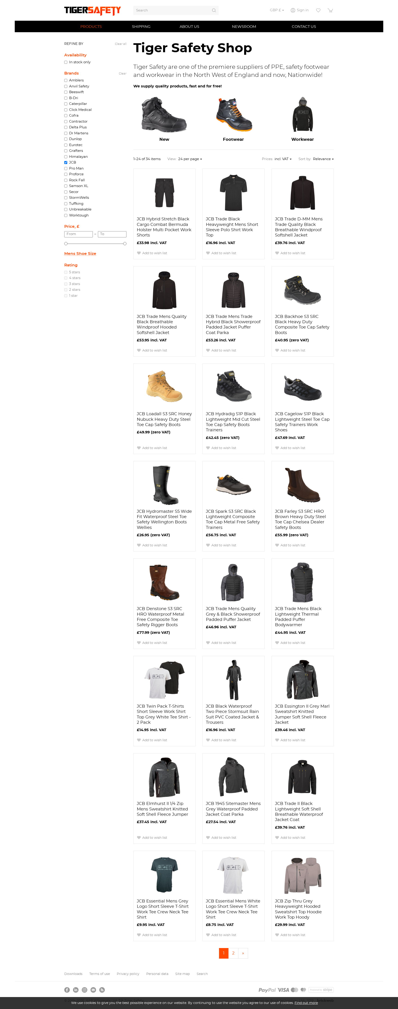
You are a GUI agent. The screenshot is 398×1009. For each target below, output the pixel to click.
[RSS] (102, 990)
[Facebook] (67, 990)
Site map (182, 974)
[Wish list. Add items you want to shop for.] (318, 10)
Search (202, 974)
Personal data (157, 974)
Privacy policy (128, 974)
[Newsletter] (93, 990)
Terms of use (99, 974)
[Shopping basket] (330, 10)
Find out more (306, 1003)
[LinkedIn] (75, 990)
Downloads (73, 974)
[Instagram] (84, 990)
